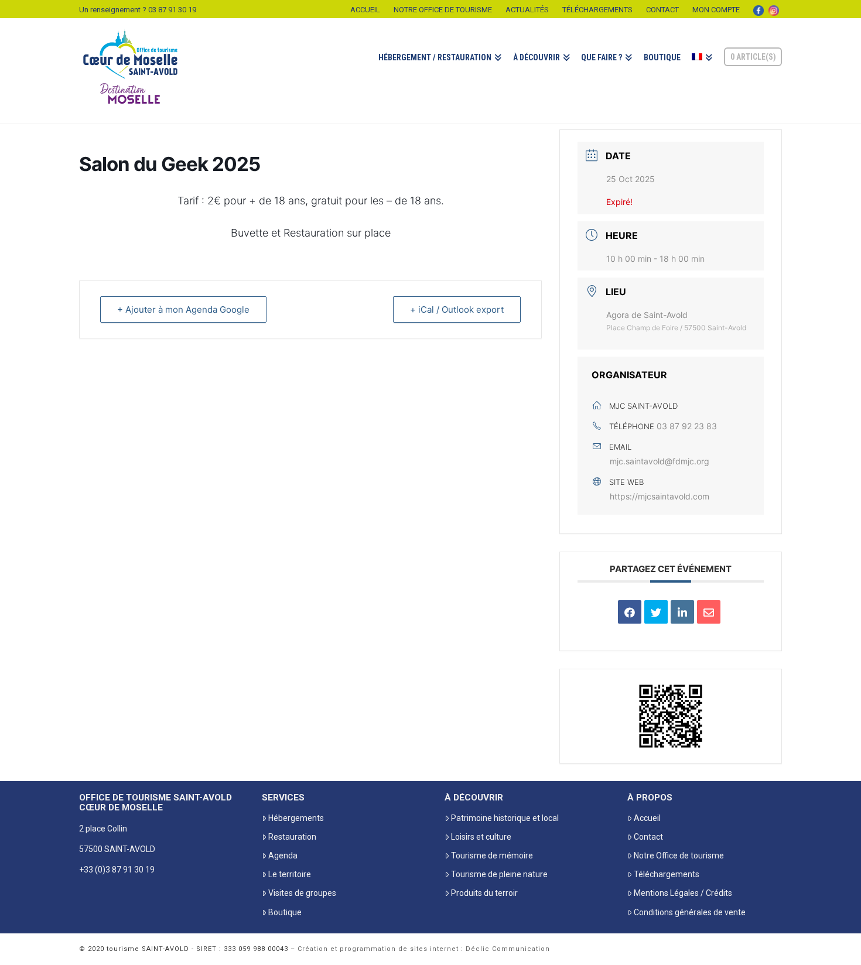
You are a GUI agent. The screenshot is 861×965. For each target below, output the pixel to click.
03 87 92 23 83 (687, 426)
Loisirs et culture (481, 837)
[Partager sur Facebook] (629, 612)
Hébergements (296, 818)
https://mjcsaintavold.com (659, 496)
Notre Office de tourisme (443, 9)
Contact (662, 9)
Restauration (292, 837)
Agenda (283, 855)
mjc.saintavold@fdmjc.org (659, 461)
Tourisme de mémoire (492, 855)
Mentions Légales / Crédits (683, 893)
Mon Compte (716, 9)
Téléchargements (597, 9)
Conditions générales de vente (690, 912)
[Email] (708, 612)
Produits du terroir (484, 893)
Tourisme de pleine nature (499, 874)
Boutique (285, 912)
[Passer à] (702, 71)
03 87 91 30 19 (172, 9)
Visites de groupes (302, 893)
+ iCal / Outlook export (457, 309)
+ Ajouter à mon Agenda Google (183, 309)
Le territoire (289, 874)
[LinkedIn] (682, 612)
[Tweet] (656, 612)
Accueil (365, 9)
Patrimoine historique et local (505, 818)
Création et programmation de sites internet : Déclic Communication (424, 949)
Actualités (527, 9)
